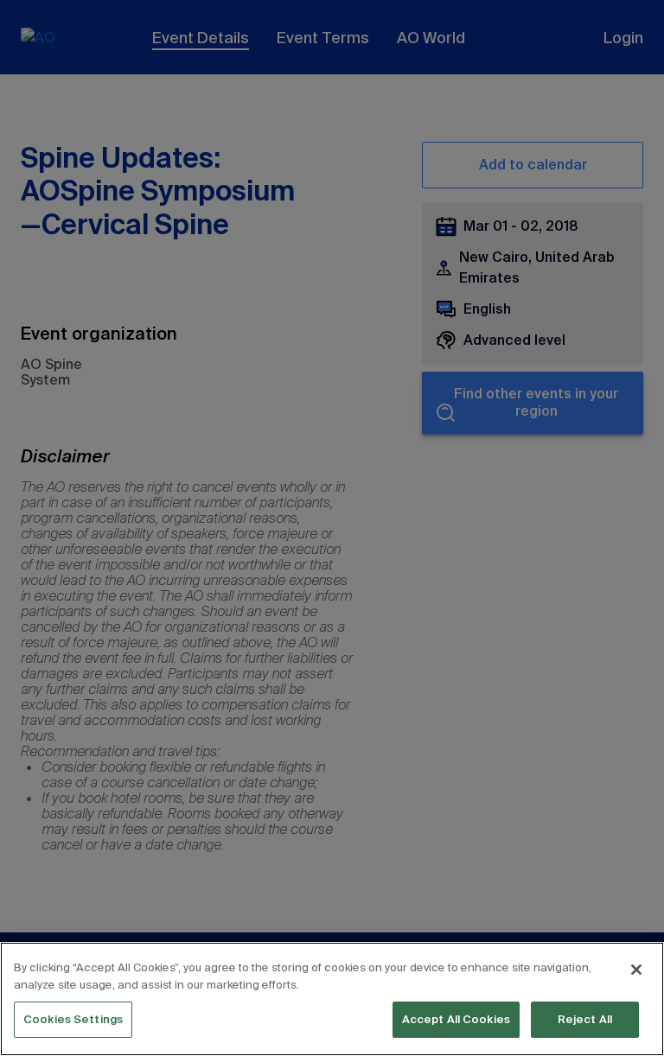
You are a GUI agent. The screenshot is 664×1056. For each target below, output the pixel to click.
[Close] (636, 970)
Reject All (585, 1019)
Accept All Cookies (456, 1019)
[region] (332, 999)
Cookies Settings (73, 1019)
